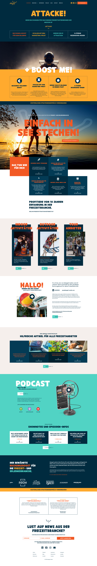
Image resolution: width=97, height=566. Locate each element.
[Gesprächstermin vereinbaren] (32, 305)
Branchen (34, 2)
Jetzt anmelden (65, 538)
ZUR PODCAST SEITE (23, 393)
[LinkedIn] (71, 3)
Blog (52, 2)
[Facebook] (73, 3)
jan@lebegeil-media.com (68, 290)
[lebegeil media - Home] (13, 3)
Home (34, 552)
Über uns (61, 2)
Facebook (62, 556)
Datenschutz (53, 554)
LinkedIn (61, 554)
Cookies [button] (52, 556)
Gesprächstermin (58, 316)
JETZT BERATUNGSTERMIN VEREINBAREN (59, 474)
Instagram (62, 552)
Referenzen (41, 2)
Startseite (28, 2)
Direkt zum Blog (48, 366)
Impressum (53, 552)
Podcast (47, 2)
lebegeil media (50, 559)
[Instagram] (76, 3)
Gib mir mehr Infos (21, 268)
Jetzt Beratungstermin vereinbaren (70, 140)
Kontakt (56, 2)
